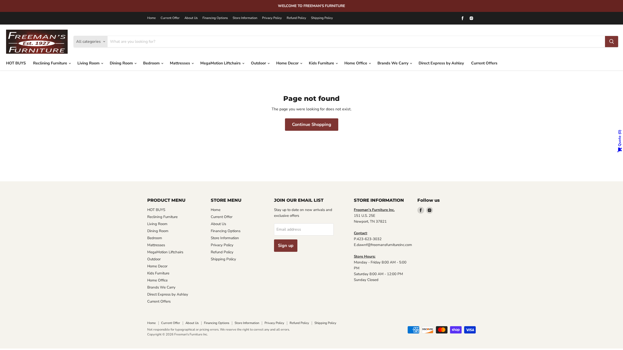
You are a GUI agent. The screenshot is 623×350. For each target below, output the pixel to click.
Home (151, 18)
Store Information (245, 18)
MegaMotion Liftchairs (221, 63)
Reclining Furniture (50, 63)
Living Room (89, 63)
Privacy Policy (272, 18)
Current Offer (170, 18)
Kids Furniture (322, 63)
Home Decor (288, 63)
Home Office (356, 63)
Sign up (285, 245)
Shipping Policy (322, 18)
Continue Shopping (311, 124)
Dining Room (122, 63)
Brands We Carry (393, 63)
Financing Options (215, 18)
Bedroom (152, 63)
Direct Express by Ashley (441, 63)
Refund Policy (296, 18)
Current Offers (484, 63)
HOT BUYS (16, 63)
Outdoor (259, 63)
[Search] (611, 41)
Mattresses (180, 63)
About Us (191, 18)
